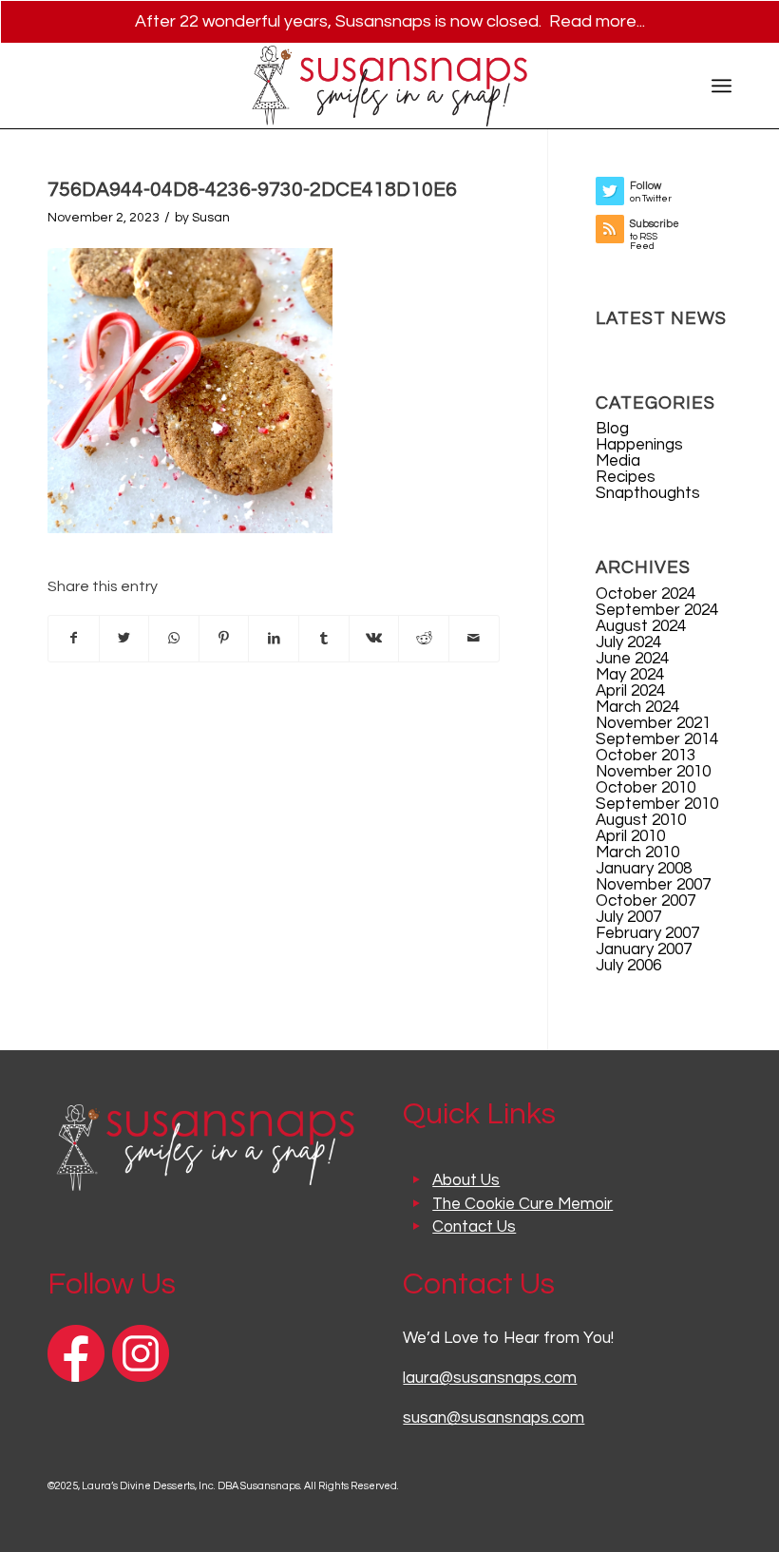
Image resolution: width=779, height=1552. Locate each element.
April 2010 (630, 836)
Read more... (597, 21)
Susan (211, 217)
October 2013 (645, 755)
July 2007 (628, 917)
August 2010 (641, 820)
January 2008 (644, 868)
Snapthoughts (648, 493)
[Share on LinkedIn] (273, 638)
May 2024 (630, 674)
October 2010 (645, 787)
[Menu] (722, 85)
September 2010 (657, 804)
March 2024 (637, 707)
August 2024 (641, 626)
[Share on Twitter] (124, 638)
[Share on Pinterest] (224, 638)
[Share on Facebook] (73, 638)
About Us (466, 1180)
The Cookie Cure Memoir (522, 1204)
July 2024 (628, 642)
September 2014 (657, 739)
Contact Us (474, 1227)
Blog (612, 428)
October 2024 (645, 594)
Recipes (626, 477)
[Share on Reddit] (423, 638)
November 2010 (653, 771)
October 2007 (645, 901)
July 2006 (628, 965)
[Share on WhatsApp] (174, 638)
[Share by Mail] (474, 638)
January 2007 (644, 949)
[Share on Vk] (374, 638)
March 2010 (637, 852)
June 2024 (632, 658)
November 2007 (653, 884)
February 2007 (647, 933)
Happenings (639, 444)
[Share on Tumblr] (324, 638)
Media (618, 460)
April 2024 (630, 690)
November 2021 (653, 723)
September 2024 (657, 610)
